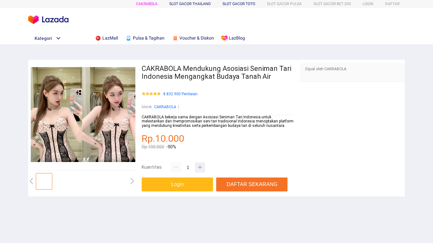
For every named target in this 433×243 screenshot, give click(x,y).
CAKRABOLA (147, 4)
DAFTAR (392, 4)
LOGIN (368, 4)
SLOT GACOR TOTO (239, 4)
